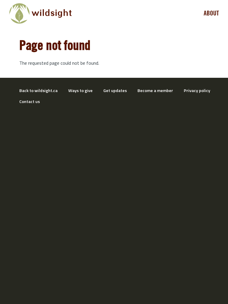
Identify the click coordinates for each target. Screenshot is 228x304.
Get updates (115, 90)
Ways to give (80, 90)
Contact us (29, 101)
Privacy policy (197, 90)
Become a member (155, 90)
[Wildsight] (40, 13)
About (211, 13)
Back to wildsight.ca (38, 90)
